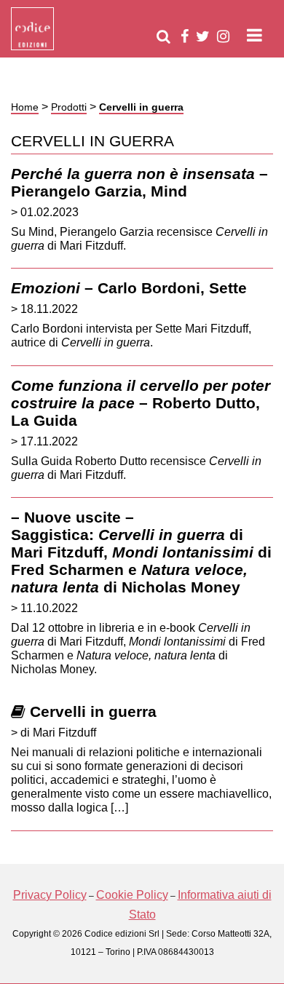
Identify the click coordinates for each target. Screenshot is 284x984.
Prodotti (69, 107)
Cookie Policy (132, 895)
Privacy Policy (50, 895)
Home (25, 107)
